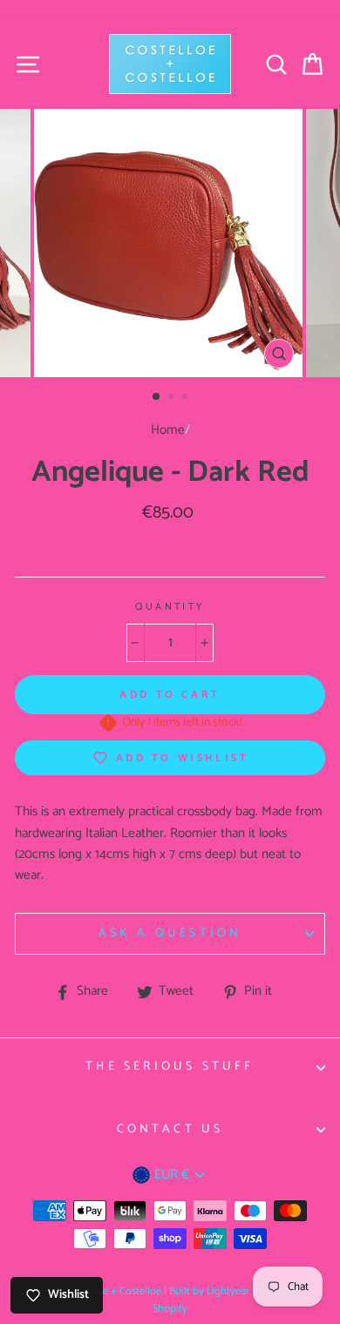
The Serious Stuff (169, 1067)
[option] (170, 243)
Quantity (170, 607)
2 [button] (172, 398)
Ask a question (170, 933)
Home (168, 430)
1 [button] (157, 397)
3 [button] (186, 398)
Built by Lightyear (209, 1291)
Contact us (170, 1129)
